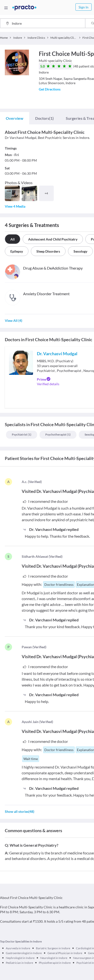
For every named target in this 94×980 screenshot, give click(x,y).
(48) (19, 811)
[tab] (14, 118)
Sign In (83, 7)
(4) (13, 320)
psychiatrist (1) (21, 434)
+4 (46, 193)
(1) (44, 118)
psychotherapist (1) (58, 434)
